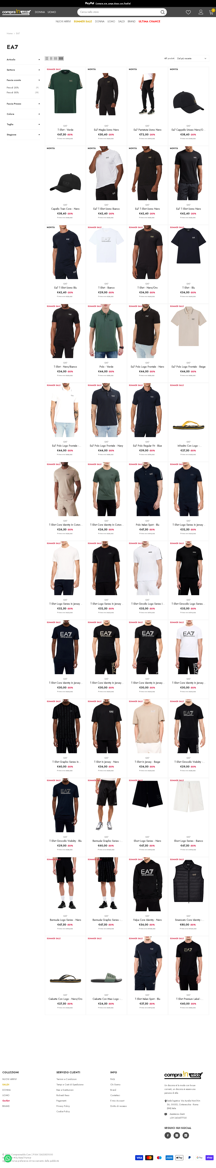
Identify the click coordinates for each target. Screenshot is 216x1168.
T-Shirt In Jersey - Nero (106, 762)
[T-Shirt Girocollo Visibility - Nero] (188, 726)
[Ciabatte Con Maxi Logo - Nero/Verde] (106, 963)
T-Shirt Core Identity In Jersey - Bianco (188, 683)
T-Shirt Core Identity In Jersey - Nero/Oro (106, 683)
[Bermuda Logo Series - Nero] (65, 884)
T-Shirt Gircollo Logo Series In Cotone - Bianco (147, 604)
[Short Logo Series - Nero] (147, 805)
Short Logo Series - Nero (147, 841)
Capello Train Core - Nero (65, 209)
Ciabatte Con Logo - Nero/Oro (65, 999)
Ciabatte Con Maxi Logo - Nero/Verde (106, 999)
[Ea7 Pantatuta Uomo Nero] (147, 94)
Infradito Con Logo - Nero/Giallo (188, 446)
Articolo (11, 59)
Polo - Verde (106, 367)
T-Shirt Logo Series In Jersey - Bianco (65, 604)
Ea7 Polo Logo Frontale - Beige (189, 367)
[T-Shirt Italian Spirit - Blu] (147, 963)
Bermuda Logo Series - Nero (65, 920)
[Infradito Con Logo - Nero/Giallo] (188, 410)
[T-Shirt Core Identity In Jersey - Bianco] (188, 647)
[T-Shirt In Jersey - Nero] (106, 726)
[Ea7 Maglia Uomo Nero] (106, 94)
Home (9, 33)
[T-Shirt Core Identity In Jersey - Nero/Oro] (106, 647)
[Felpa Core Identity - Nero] (147, 884)
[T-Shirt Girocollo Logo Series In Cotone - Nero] (188, 568)
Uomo (52, 12)
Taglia (10, 124)
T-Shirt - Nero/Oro (147, 288)
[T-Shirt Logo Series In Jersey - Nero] (106, 568)
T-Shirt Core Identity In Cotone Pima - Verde (106, 525)
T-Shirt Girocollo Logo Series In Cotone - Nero (188, 604)
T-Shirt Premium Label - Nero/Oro (188, 999)
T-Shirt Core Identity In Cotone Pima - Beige (65, 525)
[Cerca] (122, 12)
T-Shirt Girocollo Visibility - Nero (188, 762)
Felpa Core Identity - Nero (147, 920)
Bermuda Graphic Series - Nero (106, 841)
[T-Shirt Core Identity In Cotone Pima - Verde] (106, 489)
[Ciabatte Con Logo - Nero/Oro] (65, 963)
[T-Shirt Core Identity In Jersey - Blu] (65, 647)
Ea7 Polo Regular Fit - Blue (147, 446)
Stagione (11, 134)
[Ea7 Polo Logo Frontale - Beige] (188, 331)
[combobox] (118, 12)
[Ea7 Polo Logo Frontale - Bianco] (65, 410)
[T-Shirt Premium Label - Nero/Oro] (188, 963)
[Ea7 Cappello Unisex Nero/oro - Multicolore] (188, 94)
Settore (11, 69)
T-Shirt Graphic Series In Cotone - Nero (65, 762)
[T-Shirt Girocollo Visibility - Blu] (65, 805)
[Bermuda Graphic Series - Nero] (106, 805)
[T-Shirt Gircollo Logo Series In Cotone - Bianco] (147, 568)
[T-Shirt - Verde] (65, 94)
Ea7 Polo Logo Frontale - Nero (147, 367)
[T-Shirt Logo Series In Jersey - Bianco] (65, 568)
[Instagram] (176, 1135)
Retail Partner (25, 1157)
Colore (10, 114)
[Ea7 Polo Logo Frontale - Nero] (147, 331)
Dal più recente (184, 58)
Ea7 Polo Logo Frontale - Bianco (65, 446)
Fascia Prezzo (14, 103)
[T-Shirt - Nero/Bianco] (65, 331)
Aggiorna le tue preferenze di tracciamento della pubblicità (30, 1160)
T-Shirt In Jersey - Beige (147, 762)
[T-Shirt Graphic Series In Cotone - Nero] (65, 726)
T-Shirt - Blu (188, 288)
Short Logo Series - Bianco (188, 841)
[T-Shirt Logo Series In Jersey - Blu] (188, 489)
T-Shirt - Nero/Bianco (65, 367)
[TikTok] (185, 1135)
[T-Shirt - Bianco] (106, 252)
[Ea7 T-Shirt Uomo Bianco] (106, 173)
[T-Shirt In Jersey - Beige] (147, 726)
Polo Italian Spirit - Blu (147, 525)
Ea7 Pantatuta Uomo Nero (147, 130)
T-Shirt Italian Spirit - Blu (147, 999)
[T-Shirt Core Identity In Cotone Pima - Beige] (65, 489)
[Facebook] (167, 1135)
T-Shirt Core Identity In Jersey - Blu (65, 683)
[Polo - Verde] (106, 331)
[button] (47, 58)
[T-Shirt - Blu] (188, 252)
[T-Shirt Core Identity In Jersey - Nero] (147, 647)
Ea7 (65, 125)
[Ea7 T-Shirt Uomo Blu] (65, 252)
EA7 (18, 33)
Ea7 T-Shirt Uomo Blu (65, 288)
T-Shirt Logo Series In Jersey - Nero (106, 604)
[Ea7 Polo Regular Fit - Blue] (147, 410)
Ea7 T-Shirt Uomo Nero (147, 209)
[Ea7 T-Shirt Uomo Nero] (147, 173)
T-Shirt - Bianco (106, 288)
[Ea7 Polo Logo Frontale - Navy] (106, 410)
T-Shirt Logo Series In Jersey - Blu (189, 525)
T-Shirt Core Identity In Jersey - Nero (147, 683)
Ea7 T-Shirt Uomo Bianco (106, 209)
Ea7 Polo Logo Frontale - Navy (106, 446)
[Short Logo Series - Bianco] (188, 805)
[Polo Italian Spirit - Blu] (147, 489)
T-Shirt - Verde (65, 130)
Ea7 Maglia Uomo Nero (106, 130)
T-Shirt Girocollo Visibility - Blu (65, 841)
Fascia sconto (14, 80)
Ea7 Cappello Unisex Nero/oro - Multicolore (188, 130)
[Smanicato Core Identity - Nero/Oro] (188, 884)
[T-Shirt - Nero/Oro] (147, 252)
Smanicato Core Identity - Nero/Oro (188, 920)
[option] (108, 3)
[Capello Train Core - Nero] (65, 173)
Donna (40, 12)
